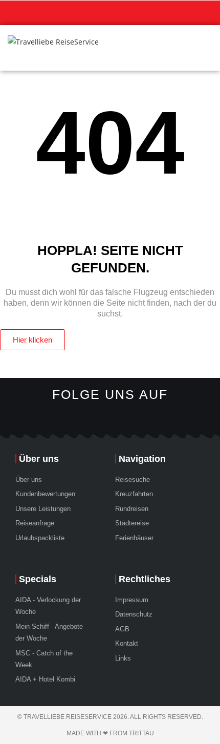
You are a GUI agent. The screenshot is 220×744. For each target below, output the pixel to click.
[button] (205, 47)
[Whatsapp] (79, 417)
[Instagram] (100, 417)
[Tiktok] (120, 417)
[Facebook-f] (141, 417)
